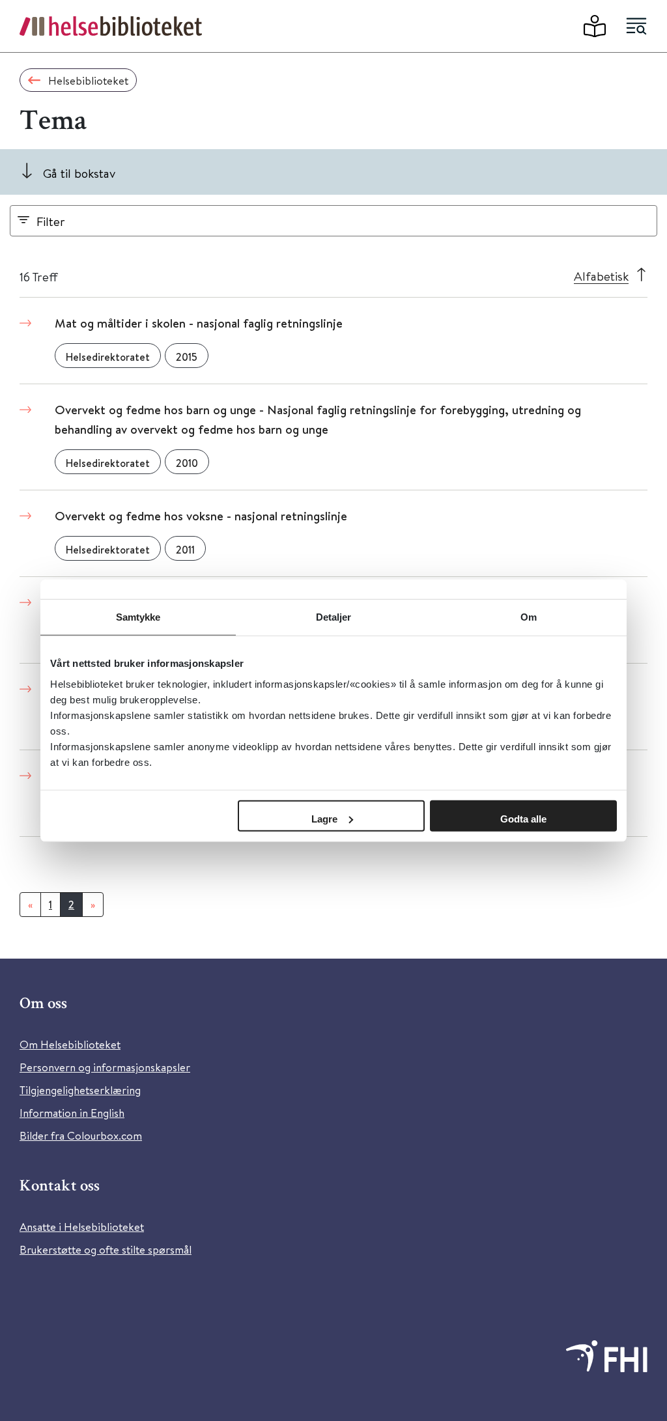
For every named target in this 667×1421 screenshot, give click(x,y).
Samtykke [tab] (138, 617)
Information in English (72, 1112)
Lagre (324, 818)
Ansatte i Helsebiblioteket (82, 1226)
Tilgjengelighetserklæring (80, 1089)
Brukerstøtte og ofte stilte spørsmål (106, 1249)
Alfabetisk (601, 276)
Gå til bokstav (79, 173)
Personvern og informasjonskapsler (105, 1067)
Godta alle (523, 818)
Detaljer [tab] (334, 617)
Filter (50, 221)
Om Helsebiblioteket (70, 1044)
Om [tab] (528, 617)
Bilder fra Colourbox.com (81, 1135)
